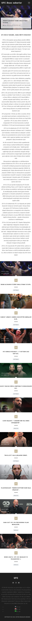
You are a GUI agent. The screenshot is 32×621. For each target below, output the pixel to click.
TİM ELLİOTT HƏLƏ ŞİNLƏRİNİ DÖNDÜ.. (16, 455)
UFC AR (18, 609)
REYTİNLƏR (16, 290)
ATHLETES (16, 428)
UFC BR (18, 611)
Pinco (14, 73)
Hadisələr (16, 530)
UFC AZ (18, 607)
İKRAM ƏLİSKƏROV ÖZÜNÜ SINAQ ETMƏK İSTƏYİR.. (16, 284)
